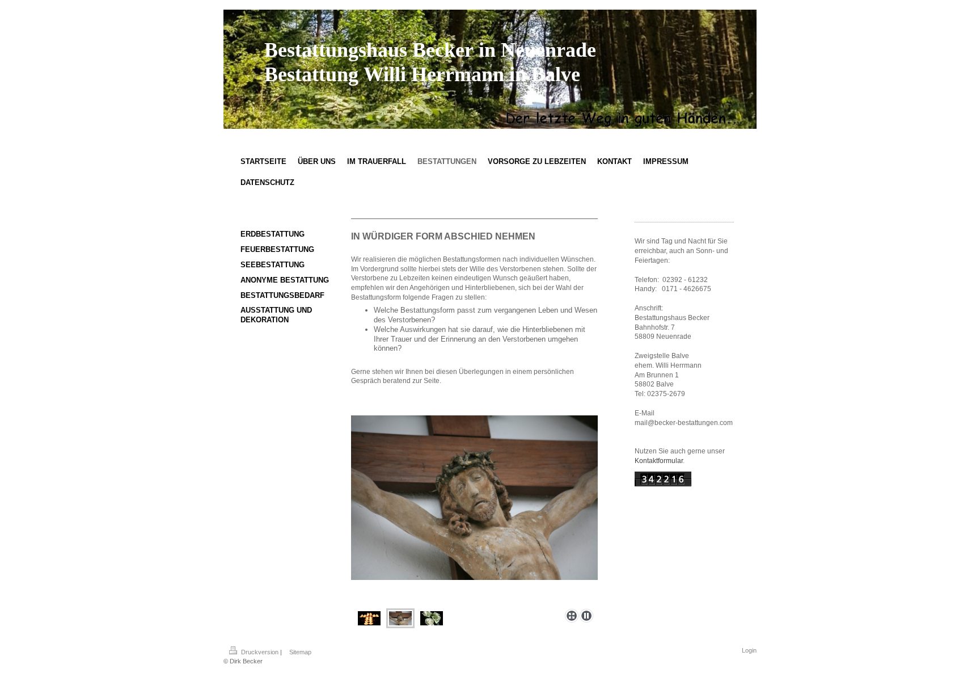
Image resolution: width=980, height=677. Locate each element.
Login (749, 650)
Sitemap (300, 652)
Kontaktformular (659, 461)
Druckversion (259, 652)
